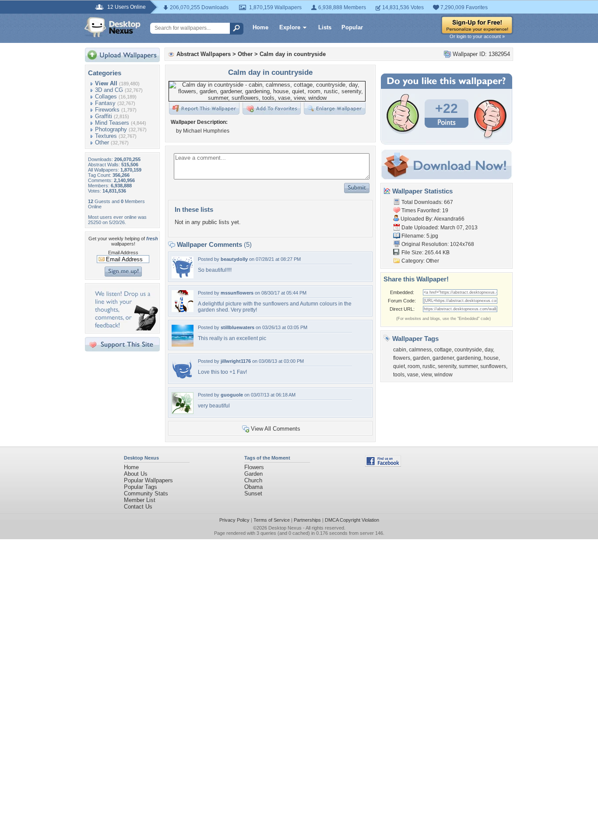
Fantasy (105, 103)
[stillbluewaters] (182, 344)
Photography (111, 129)
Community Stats (146, 493)
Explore (289, 27)
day (489, 350)
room (414, 366)
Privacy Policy (234, 520)
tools (399, 375)
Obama (253, 487)
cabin (399, 350)
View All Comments (275, 428)
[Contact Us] (125, 328)
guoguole (232, 394)
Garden (253, 473)
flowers (401, 358)
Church (253, 480)
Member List (139, 500)
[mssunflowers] (182, 310)
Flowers (254, 467)
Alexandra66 (449, 219)
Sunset (253, 493)
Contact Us (138, 506)
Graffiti (103, 116)
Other (102, 142)
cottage (443, 350)
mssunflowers (237, 292)
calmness (420, 350)
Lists (324, 27)
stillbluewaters (237, 327)
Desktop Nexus (285, 527)
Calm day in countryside (293, 54)
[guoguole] (182, 412)
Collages (106, 96)
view (426, 375)
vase (413, 375)
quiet (399, 366)
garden (421, 358)
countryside (468, 350)
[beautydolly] (182, 276)
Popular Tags (140, 487)
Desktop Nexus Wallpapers (112, 27)
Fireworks (107, 109)
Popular (352, 27)
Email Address (123, 252)
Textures (106, 136)
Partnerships (307, 520)
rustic (428, 366)
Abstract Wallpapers (203, 54)
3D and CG (109, 90)
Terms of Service (271, 520)
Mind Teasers (112, 122)
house (491, 358)
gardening (469, 358)
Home (260, 27)
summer (468, 366)
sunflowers (493, 366)
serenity (447, 366)
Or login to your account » (477, 36)
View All (106, 83)
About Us (136, 473)
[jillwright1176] (182, 378)
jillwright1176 (236, 361)
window (443, 375)
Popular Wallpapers (148, 480)
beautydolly (234, 259)
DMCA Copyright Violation (352, 520)
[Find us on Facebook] (383, 464)
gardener (443, 358)
